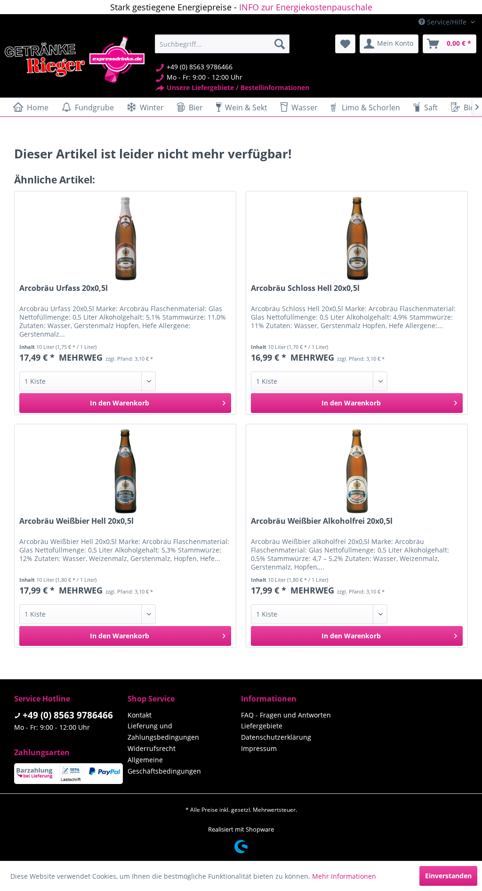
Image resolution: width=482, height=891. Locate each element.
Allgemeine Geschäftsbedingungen (164, 765)
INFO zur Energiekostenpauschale (305, 7)
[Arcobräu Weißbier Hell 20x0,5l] (125, 471)
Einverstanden (448, 875)
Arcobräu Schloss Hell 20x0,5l (305, 288)
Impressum (259, 748)
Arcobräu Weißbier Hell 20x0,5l (76, 521)
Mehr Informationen (344, 876)
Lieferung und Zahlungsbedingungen (163, 731)
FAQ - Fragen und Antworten (286, 714)
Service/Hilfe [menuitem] (446, 21)
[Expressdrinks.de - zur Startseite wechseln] (75, 59)
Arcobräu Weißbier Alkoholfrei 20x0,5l (322, 521)
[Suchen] (279, 43)
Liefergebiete (261, 725)
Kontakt (140, 714)
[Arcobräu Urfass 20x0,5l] (125, 238)
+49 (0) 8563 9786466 (68, 715)
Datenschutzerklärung (276, 737)
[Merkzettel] (345, 43)
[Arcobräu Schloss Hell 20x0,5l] (357, 238)
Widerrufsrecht (152, 748)
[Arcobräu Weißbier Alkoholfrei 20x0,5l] (357, 471)
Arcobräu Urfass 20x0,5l (63, 288)
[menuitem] (222, 43)
